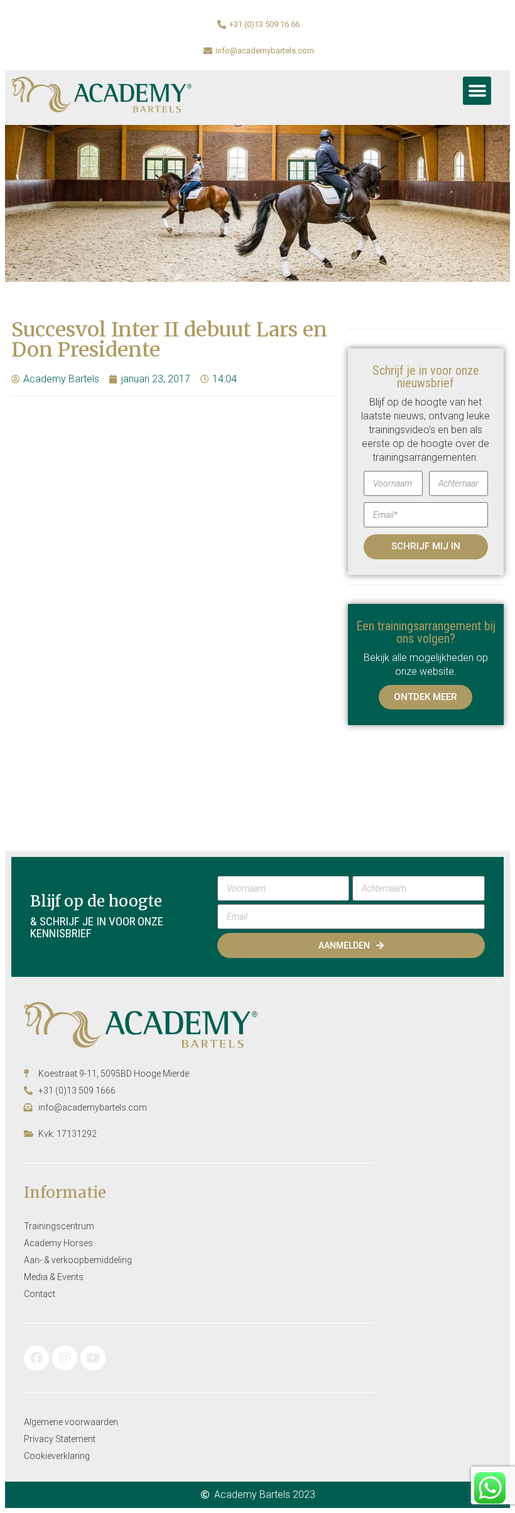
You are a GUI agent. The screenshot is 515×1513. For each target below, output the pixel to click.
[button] (477, 91)
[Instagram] (64, 1357)
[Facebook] (36, 1357)
